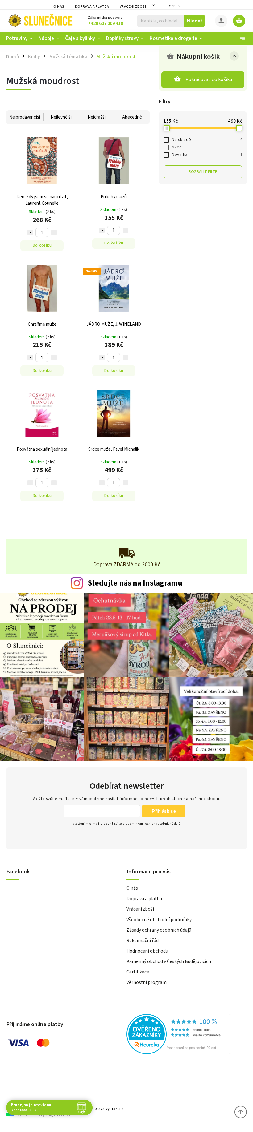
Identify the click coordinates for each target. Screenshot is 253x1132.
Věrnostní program (146, 982)
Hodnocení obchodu (147, 951)
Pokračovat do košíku (208, 79)
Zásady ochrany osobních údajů (158, 930)
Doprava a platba (92, 6)
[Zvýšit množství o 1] (54, 232)
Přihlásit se (164, 811)
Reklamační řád (142, 940)
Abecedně (132, 117)
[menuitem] (20, 38)
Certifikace (137, 972)
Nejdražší (97, 117)
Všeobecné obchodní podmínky (159, 919)
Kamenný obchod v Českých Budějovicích (168, 961)
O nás (58, 6)
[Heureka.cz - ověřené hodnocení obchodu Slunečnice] (184, 1035)
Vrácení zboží (133, 6)
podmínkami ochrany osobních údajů (153, 823)
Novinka (207, 154)
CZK (172, 6)
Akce (207, 147)
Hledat (194, 20)
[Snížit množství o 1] (30, 232)
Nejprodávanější (24, 117)
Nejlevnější (61, 117)
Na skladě (207, 140)
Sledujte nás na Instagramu (135, 583)
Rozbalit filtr (203, 172)
